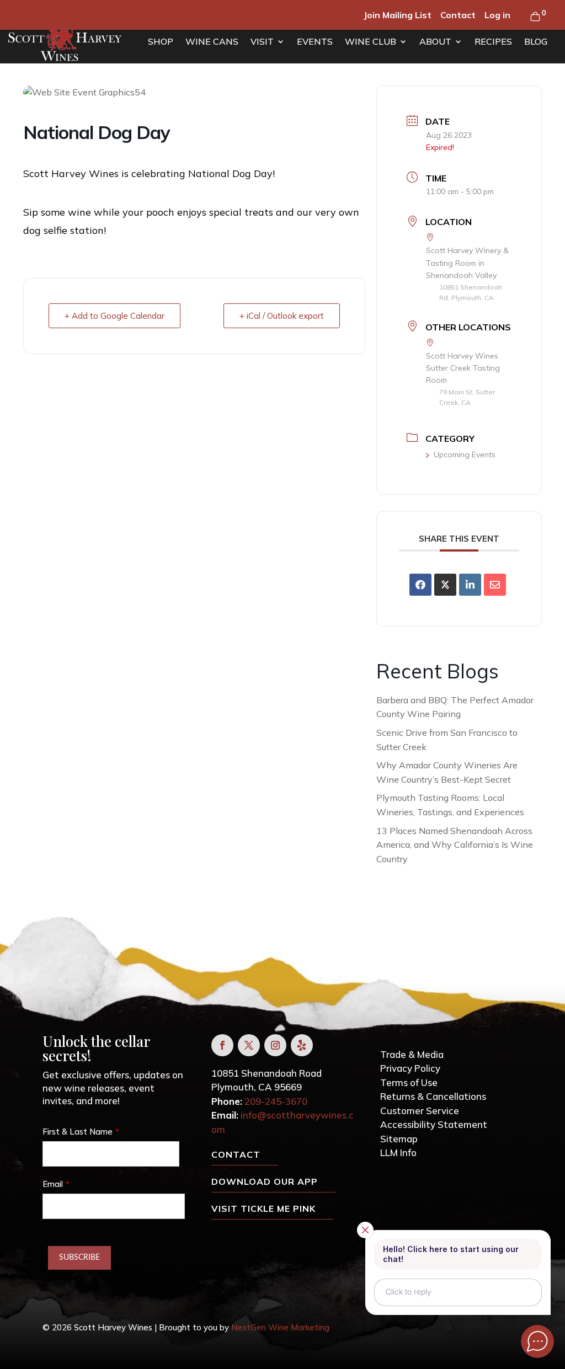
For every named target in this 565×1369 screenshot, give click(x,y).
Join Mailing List (397, 14)
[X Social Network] (445, 585)
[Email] (495, 585)
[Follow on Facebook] (222, 1045)
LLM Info (398, 1152)
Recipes (493, 41)
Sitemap (399, 1139)
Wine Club (370, 41)
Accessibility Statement (433, 1124)
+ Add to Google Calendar (114, 316)
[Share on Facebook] (420, 585)
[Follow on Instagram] (275, 1045)
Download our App (264, 1181)
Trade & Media (412, 1054)
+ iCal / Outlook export (281, 316)
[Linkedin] (470, 585)
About (435, 41)
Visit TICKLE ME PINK (263, 1208)
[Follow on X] (249, 1045)
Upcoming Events (464, 454)
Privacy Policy (410, 1068)
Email (52, 1184)
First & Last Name (77, 1131)
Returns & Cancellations (433, 1096)
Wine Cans (211, 41)
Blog (535, 41)
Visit (262, 41)
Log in (497, 14)
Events (315, 41)
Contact (458, 14)
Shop (160, 41)
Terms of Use (409, 1082)
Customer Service (419, 1110)
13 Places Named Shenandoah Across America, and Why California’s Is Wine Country (454, 844)
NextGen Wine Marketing (280, 1327)
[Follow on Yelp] (302, 1045)
